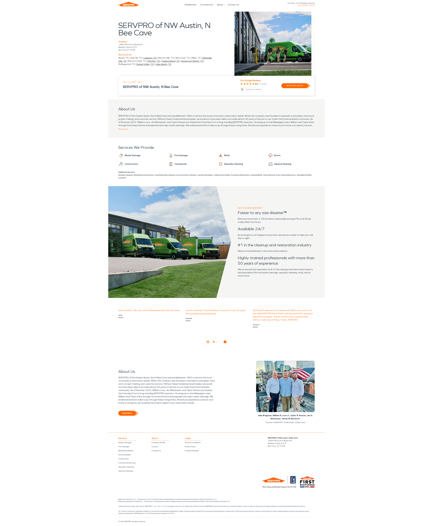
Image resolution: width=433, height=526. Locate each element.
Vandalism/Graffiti (304, 175)
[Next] (225, 342)
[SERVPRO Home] (128, 4)
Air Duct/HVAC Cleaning (186, 175)
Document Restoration (240, 175)
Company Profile (158, 442)
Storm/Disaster (124, 455)
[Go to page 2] (216, 342)
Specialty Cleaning (126, 467)
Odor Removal (269, 175)
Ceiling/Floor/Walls (222, 175)
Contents (122, 177)
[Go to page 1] (214, 342)
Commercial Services (127, 463)
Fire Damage (123, 447)
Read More (127, 413)
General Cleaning (125, 471)
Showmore (123, 129)
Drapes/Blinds (256, 175)
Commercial (206, 4)
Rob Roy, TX (154, 61)
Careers (154, 447)
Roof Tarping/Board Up (286, 175)
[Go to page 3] (219, 342)
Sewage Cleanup (125, 175)
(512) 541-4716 (306, 5)
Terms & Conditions (192, 442)
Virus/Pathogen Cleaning (164, 175)
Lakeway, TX (150, 57)
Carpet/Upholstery (205, 175)
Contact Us (233, 4)
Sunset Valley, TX (145, 64)
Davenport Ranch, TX (192, 61)
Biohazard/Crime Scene (144, 175)
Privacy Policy (190, 447)
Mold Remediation (126, 451)
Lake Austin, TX (163, 64)
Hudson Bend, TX (170, 61)
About (220, 4)
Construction (123, 459)
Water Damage (124, 442)
